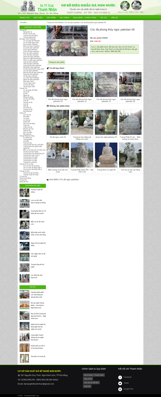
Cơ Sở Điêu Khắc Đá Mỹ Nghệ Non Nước (80, 7)
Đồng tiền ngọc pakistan (31, 67)
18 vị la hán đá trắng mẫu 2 (32, 169)
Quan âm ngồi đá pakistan (32, 58)
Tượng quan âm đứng (30, 152)
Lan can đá (27, 115)
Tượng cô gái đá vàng (30, 175)
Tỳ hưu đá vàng (28, 85)
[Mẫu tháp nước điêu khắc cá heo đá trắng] (24, 235)
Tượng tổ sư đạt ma (30, 162)
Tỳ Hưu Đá (23, 176)
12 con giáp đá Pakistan (31, 41)
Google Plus (128, 389)
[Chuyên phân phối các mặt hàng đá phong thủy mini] (24, 294)
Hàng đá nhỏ (23, 182)
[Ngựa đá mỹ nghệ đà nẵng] (24, 246)
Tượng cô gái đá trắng (30, 173)
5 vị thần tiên (27, 138)
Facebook (128, 377)
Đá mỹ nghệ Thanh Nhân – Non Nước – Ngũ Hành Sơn (38, 305)
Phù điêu (26, 116)
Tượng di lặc (27, 143)
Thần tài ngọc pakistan (31, 64)
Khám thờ (26, 122)
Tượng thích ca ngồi (30, 160)
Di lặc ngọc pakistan (30, 49)
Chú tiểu (26, 141)
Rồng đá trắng (28, 97)
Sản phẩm (51, 17)
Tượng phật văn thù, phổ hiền (33, 145)
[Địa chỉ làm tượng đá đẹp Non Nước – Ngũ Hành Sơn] (24, 315)
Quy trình (64, 17)
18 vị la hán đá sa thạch (31, 166)
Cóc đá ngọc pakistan (72, 22)
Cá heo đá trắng (28, 99)
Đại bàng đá (27, 111)
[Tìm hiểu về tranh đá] (24, 358)
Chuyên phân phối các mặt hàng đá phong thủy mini (37, 294)
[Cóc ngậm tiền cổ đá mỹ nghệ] (24, 257)
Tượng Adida (27, 139)
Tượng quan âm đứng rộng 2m (33, 153)
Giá (91, 41)
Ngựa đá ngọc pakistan (31, 79)
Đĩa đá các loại (28, 129)
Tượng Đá (23, 30)
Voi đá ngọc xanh (29, 86)
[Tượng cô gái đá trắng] (24, 192)
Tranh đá (26, 125)
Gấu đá (25, 106)
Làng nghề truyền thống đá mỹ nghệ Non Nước (37, 337)
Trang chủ (24, 17)
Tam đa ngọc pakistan (30, 62)
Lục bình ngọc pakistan (31, 78)
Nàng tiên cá (27, 32)
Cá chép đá (27, 108)
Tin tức (103, 17)
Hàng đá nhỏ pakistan (30, 74)
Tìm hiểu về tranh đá (38, 356)
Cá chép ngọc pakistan (31, 48)
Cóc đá (25, 104)
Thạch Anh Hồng (25, 178)
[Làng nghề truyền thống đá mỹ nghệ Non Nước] (24, 337)
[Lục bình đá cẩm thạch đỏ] (24, 278)
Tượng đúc (23, 180)
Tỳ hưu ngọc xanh (29, 83)
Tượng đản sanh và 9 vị (31, 155)
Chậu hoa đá (27, 127)
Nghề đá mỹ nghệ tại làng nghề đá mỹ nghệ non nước (38, 327)
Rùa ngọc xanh (28, 81)
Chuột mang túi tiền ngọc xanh (33, 69)
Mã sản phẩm (96, 38)
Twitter (126, 383)
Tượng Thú (23, 88)
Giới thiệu (38, 17)
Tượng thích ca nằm (30, 159)
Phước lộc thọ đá (29, 34)
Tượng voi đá (27, 102)
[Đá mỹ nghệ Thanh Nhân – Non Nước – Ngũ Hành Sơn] (24, 304)
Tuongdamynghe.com (31, 395)
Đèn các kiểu (27, 132)
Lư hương (26, 120)
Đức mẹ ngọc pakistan (31, 53)
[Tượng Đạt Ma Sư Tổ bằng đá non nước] (24, 214)
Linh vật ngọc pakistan (31, 55)
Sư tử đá (26, 92)
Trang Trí (22, 113)
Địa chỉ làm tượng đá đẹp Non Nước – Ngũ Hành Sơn (38, 316)
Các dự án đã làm (91, 383)
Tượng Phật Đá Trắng (26, 136)
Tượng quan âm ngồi (30, 157)
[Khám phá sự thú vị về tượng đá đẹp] (24, 347)
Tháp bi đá (27, 130)
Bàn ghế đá (27, 134)
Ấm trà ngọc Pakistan (30, 44)
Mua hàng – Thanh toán (84, 17)
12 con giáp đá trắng (30, 90)
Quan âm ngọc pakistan (31, 57)
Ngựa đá (26, 95)
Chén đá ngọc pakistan (31, 51)
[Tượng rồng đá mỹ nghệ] (24, 267)
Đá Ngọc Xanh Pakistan (27, 39)
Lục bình (26, 118)
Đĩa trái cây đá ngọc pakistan (33, 72)
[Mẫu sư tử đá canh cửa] (24, 224)
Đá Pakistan (59, 22)
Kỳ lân (25, 93)
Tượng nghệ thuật (29, 37)
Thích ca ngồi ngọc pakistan (32, 60)
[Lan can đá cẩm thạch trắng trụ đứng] (24, 203)
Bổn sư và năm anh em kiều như (34, 150)
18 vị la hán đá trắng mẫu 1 (32, 167)
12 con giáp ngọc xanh (31, 42)
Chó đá (25, 101)
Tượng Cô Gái (24, 171)
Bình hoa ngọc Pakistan (31, 46)
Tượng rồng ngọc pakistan (32, 65)
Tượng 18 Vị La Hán (26, 164)
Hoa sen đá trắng (29, 123)
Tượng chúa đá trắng (30, 35)
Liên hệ (114, 17)
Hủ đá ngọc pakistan (30, 76)
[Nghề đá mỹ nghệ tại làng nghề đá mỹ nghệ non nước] (24, 326)
